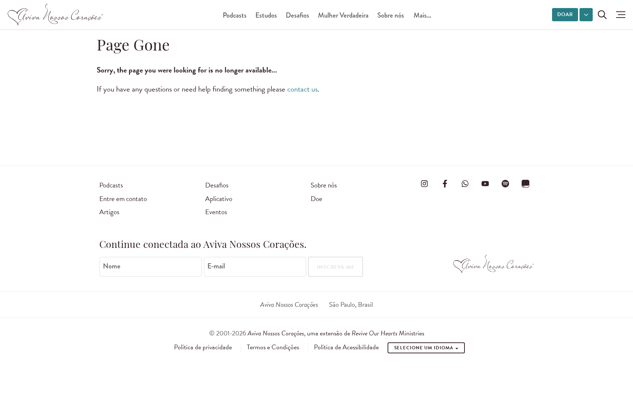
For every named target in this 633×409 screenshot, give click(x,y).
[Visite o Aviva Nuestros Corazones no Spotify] (505, 184)
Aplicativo (218, 198)
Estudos (266, 15)
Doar (565, 14)
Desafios (297, 15)
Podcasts (235, 15)
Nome (112, 266)
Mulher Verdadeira (343, 15)
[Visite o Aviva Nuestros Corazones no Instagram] (425, 184)
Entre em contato (123, 198)
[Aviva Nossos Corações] (55, 15)
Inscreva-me (336, 267)
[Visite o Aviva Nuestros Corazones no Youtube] (485, 184)
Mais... (422, 15)
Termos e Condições (273, 347)
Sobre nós (390, 15)
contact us (302, 89)
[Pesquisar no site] (602, 14)
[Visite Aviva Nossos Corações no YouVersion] (526, 184)
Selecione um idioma (424, 348)
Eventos (216, 212)
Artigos (109, 212)
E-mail (216, 266)
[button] (618, 14)
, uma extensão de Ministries (336, 333)
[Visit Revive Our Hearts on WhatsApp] (465, 184)
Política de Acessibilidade (346, 347)
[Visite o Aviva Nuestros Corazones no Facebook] (445, 184)
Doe (316, 198)
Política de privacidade (203, 347)
